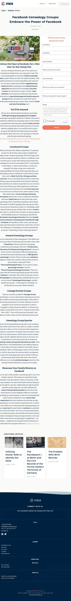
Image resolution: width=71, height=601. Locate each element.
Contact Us (4, 530)
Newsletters (5, 553)
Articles (11, 10)
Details (44, 105)
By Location (5, 565)
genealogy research (32, 424)
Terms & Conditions (35, 595)
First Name (46, 45)
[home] (7, 3)
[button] (42, 3)
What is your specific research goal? (54, 96)
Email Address (47, 61)
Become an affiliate (8, 578)
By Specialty (5, 567)
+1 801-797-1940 (6, 524)
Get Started (64, 4)
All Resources (6, 545)
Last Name (46, 53)
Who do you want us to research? (53, 87)
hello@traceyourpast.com (9, 526)
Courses (4, 549)
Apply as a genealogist (9, 576)
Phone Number (47, 78)
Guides (3, 551)
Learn (3, 10)
